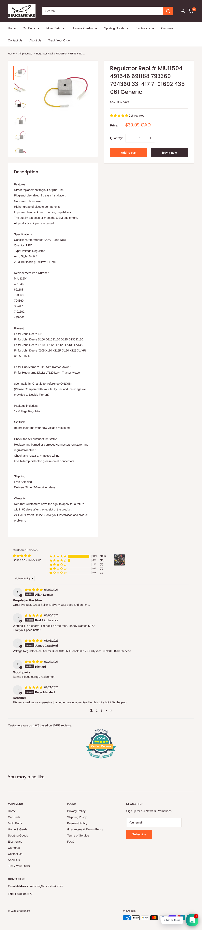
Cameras (167, 28)
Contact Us (15, 40)
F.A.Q (70, 841)
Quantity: (116, 138)
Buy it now (169, 152)
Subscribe (139, 834)
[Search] (168, 11)
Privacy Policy (76, 811)
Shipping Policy (77, 817)
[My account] (183, 11)
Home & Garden (82, 28)
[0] (190, 11)
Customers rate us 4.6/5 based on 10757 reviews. (40, 725)
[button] (119, 115)
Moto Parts (53, 28)
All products (25, 53)
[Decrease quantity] (129, 138)
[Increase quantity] (150, 138)
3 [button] (101, 710)
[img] (34, 589)
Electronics (143, 28)
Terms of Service (78, 835)
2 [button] (96, 710)
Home (12, 28)
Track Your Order (59, 40)
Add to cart (128, 152)
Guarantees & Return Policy (85, 829)
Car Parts (29, 28)
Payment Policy (77, 823)
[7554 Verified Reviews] (101, 759)
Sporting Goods (114, 28)
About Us (35, 40)
